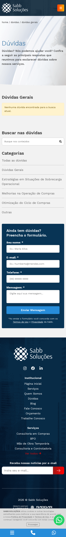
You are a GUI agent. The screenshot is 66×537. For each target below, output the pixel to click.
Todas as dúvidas (14, 160)
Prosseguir (33, 524)
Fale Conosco (33, 408)
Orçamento (33, 413)
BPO (33, 438)
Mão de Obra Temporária (33, 443)
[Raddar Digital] (33, 507)
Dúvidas (33, 398)
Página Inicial (33, 383)
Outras (7, 212)
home (5, 22)
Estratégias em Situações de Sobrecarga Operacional (32, 181)
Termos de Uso (42, 517)
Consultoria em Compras (33, 433)
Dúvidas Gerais (12, 170)
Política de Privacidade (21, 517)
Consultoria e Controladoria (33, 448)
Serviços (33, 388)
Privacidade (37, 322)
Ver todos (32, 453)
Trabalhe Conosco (33, 418)
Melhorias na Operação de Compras (28, 193)
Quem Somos (33, 393)
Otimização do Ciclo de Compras (26, 203)
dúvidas (15, 22)
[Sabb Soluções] (15, 8)
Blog (33, 403)
